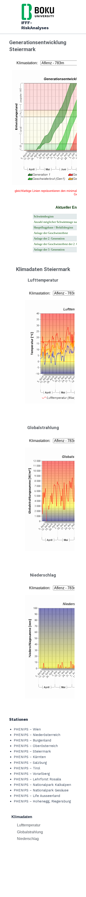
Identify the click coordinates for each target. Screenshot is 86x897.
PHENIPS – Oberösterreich (36, 746)
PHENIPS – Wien (27, 729)
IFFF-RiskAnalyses (35, 25)
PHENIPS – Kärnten (30, 757)
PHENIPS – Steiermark (32, 751)
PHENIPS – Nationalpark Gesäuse (41, 790)
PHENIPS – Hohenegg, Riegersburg (42, 801)
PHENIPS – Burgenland (32, 740)
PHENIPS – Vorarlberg (32, 774)
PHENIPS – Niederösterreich (37, 735)
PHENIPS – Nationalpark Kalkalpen (42, 785)
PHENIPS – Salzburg (30, 763)
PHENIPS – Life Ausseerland (37, 796)
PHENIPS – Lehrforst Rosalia (37, 779)
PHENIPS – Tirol (27, 768)
